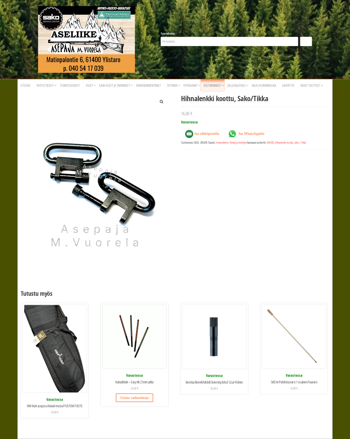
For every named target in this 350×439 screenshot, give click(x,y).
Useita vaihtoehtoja (134, 398)
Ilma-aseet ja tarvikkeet (114, 85)
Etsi (306, 41)
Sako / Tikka (300, 142)
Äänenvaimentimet (148, 85)
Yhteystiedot (45, 85)
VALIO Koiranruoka (264, 85)
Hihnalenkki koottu (284, 142)
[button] (161, 101)
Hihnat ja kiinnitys (237, 142)
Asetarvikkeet (213, 85)
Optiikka (172, 85)
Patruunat (190, 85)
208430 (270, 142)
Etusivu (25, 85)
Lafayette (288, 85)
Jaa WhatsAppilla (250, 133)
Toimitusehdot (70, 85)
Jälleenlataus (237, 85)
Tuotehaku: (168, 33)
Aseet (89, 85)
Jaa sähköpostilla (206, 133)
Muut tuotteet (310, 85)
